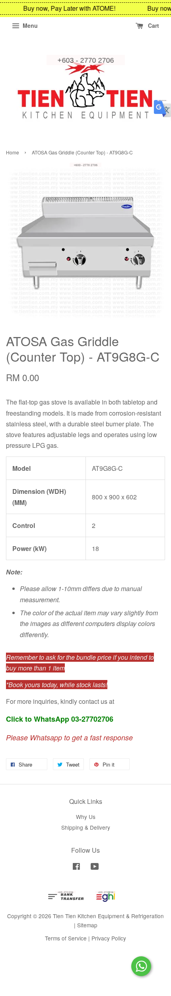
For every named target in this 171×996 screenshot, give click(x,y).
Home (12, 152)
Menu (29, 25)
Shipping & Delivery (85, 827)
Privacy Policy (108, 938)
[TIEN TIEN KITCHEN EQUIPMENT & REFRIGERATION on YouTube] (94, 867)
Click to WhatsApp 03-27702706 (59, 719)
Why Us (85, 817)
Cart (152, 25)
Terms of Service (66, 938)
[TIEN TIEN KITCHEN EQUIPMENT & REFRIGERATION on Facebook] (76, 867)
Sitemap (87, 925)
